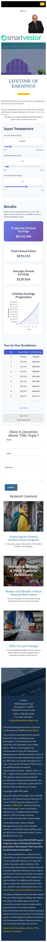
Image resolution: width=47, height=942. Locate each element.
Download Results (23, 420)
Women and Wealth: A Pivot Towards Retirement (23, 593)
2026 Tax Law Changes (23, 646)
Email (9, 453)
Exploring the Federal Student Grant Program (23, 538)
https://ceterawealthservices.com (25, 890)
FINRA (14, 805)
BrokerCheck (32, 730)
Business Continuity (12, 931)
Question (8, 467)
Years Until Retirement (13, 175)
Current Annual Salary (12, 135)
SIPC (21, 805)
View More (23, 408)
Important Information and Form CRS (20, 928)
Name (9, 440)
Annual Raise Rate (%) (12, 155)
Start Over (24, 416)
